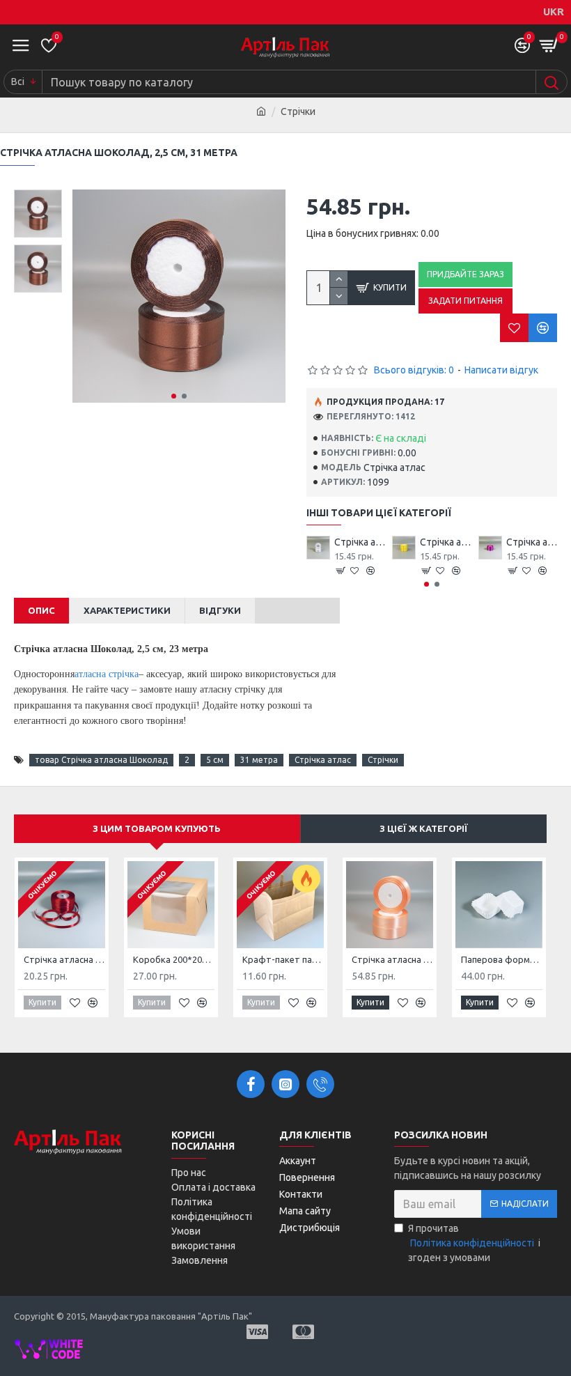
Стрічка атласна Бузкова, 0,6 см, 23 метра (531, 542)
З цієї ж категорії (424, 828)
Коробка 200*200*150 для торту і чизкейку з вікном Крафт (173, 959)
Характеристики (127, 610)
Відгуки (220, 610)
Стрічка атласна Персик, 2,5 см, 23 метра (392, 959)
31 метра (259, 759)
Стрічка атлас (323, 759)
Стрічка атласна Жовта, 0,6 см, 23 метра (445, 542)
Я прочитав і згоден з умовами (474, 1243)
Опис (41, 610)
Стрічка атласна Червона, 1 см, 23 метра (64, 959)
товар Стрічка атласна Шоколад (101, 759)
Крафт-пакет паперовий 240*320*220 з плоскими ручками (283, 959)
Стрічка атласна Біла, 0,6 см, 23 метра (359, 542)
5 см (215, 759)
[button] (173, 396)
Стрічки (383, 759)
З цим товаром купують (157, 828)
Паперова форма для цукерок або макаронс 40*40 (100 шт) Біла (501, 959)
